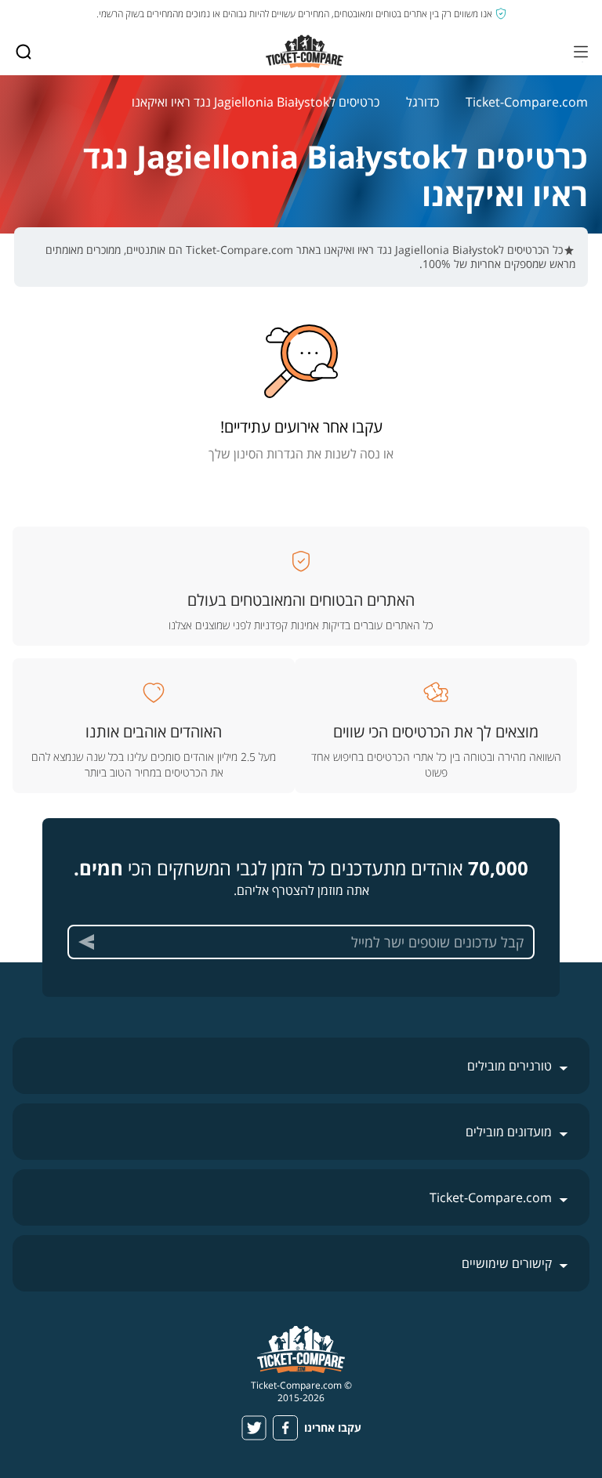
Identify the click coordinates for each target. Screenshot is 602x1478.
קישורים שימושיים (507, 1263)
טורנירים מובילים (509, 1065)
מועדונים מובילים (509, 1131)
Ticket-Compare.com (527, 101)
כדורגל (422, 101)
